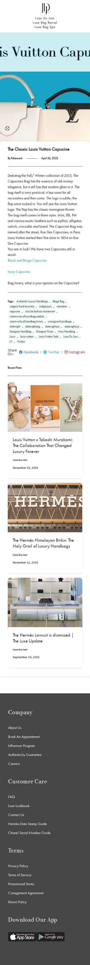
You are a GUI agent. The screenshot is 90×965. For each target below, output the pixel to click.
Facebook (31, 352)
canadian (62, 306)
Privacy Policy (18, 866)
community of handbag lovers (26, 321)
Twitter (54, 352)
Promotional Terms (21, 884)
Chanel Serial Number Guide (29, 833)
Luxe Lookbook (19, 806)
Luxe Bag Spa (45, 27)
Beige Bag (58, 301)
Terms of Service (19, 875)
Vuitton (21, 341)
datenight (15, 326)
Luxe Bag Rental (45, 23)
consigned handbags (60, 321)
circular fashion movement (40, 311)
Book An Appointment (24, 736)
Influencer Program (21, 745)
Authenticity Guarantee (25, 754)
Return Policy (17, 902)
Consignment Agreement (26, 893)
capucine (15, 311)
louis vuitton (27, 336)
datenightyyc (52, 326)
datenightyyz (72, 326)
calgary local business (22, 306)
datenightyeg (32, 326)
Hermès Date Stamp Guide (27, 824)
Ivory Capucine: (19, 271)
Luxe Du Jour (45, 18)
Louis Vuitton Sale (48, 336)
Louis (12, 336)
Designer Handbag (20, 331)
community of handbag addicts (27, 316)
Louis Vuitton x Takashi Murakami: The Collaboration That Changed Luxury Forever (43, 445)
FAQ (11, 796)
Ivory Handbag (66, 331)
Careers (14, 763)
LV (11, 341)
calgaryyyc (45, 306)
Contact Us (16, 815)
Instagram (77, 352)
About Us (14, 727)
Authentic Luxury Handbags (32, 301)
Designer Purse (44, 331)
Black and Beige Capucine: (27, 260)
